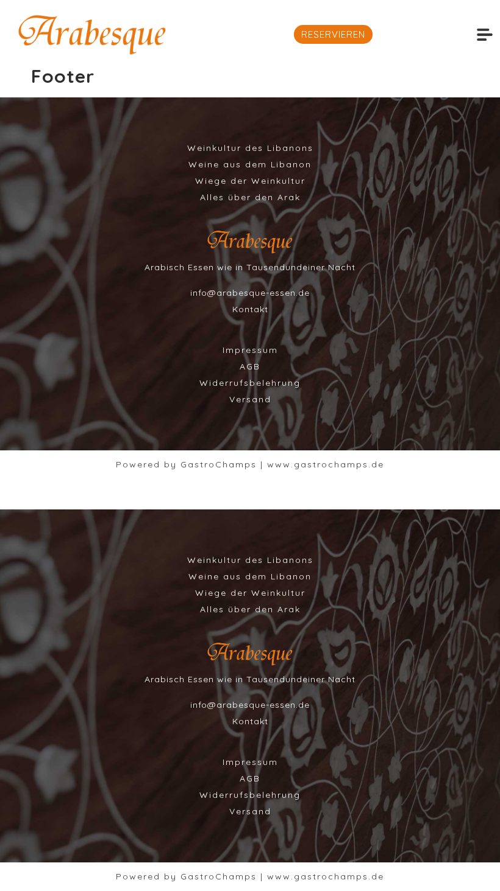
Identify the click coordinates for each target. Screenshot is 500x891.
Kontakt (250, 309)
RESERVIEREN (333, 34)
